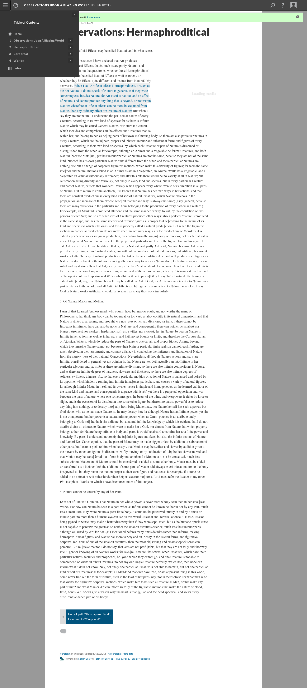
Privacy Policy (122, 658)
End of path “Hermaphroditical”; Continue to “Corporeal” (89, 616)
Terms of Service (103, 658)
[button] (283, 5)
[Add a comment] (65, 631)
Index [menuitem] (17, 68)
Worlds (19, 60)
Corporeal (21, 54)
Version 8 (65, 653)
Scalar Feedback (141, 658)
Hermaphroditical (26, 47)
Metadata (128, 653)
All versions (114, 653)
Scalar (81, 658)
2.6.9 (89, 658)
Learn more (93, 17)
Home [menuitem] (18, 34)
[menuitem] (5, 5)
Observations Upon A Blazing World (39, 40)
